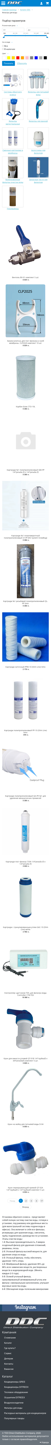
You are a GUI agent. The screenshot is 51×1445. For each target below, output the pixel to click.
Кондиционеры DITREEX (16, 1386)
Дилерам (8, 1358)
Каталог (8, 1342)
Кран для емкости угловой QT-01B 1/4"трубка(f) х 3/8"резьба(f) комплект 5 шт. (25, 1059)
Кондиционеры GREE (14, 1381)
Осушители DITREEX (14, 1397)
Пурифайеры (13, 208)
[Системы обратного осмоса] (12, 80)
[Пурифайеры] (12, 196)
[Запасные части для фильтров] (38, 167)
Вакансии (8, 1368)
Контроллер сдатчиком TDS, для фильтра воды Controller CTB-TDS (25, 994)
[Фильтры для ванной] (38, 109)
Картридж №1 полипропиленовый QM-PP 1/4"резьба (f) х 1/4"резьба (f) (25, 471)
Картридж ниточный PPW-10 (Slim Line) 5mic (25, 667)
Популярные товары (14, 1418)
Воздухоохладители (13, 1402)
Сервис (8, 1353)
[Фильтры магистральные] (12, 109)
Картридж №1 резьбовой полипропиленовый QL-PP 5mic (25, 602)
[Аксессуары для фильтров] (38, 138)
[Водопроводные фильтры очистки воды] (12, 167)
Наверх (45, 1442)
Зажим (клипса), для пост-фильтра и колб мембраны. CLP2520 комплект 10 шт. (25, 342)
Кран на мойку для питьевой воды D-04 (25, 1124)
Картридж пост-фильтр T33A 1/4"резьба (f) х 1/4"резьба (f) (25, 862)
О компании (10, 1337)
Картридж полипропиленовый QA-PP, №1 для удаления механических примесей (25, 797)
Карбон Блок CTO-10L (25, 406)
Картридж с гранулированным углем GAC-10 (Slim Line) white (25, 928)
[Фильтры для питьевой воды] (38, 80)
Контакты (8, 1363)
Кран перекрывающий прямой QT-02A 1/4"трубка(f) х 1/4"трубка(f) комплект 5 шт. (25, 1188)
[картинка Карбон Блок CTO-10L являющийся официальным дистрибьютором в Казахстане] (25, 377)
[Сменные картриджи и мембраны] (12, 138)
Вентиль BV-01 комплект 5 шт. (25, 277)
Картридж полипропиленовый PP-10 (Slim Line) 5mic (25, 731)
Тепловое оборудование (16, 1392)
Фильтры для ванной (38, 121)
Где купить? (10, 1348)
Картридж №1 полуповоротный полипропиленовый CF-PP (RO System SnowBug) (25, 536)
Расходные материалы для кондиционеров (25, 1413)
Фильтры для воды (13, 1407)
